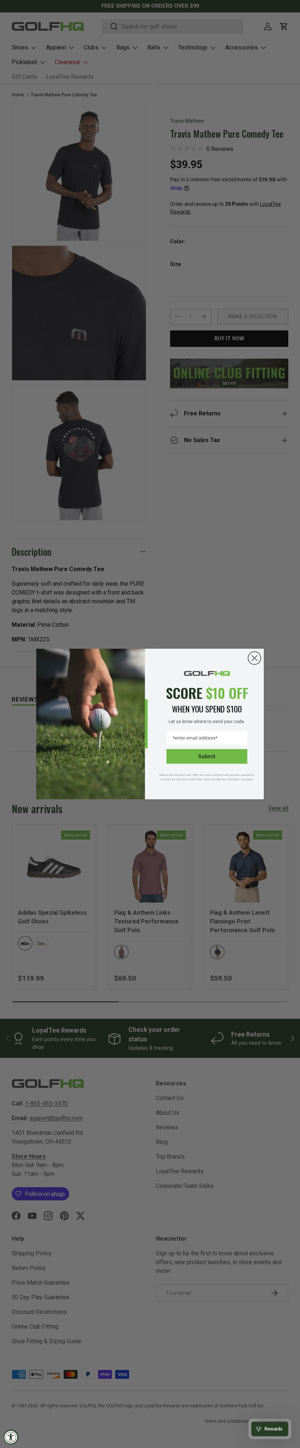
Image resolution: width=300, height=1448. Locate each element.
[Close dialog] (254, 658)
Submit (206, 756)
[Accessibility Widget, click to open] (11, 1437)
